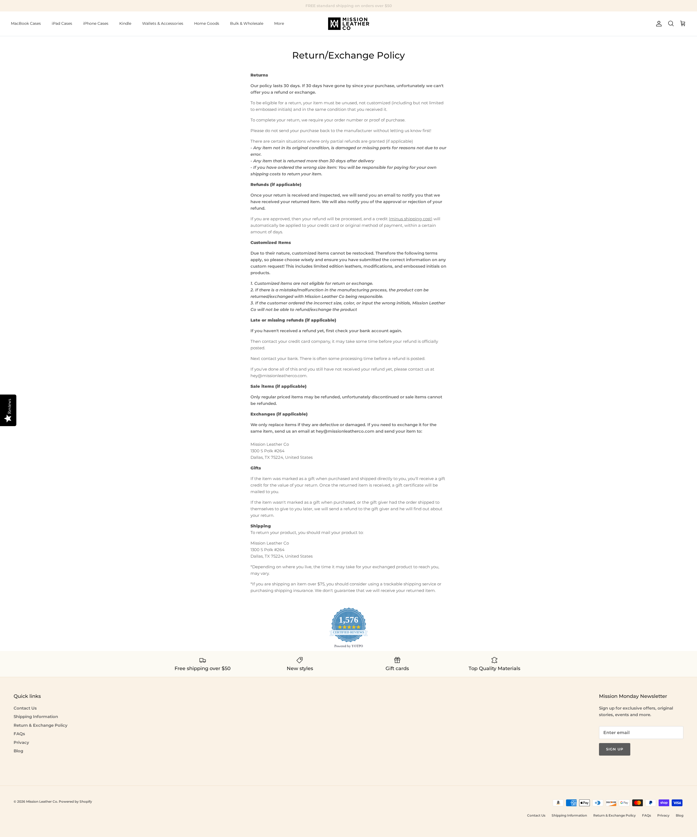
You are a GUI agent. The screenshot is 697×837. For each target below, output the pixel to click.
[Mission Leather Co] (349, 23)
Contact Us (25, 708)
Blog (18, 750)
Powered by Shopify (75, 801)
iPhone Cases (95, 23)
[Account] (657, 23)
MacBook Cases (26, 23)
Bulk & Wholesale (246, 23)
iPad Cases (62, 23)
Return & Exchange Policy (41, 725)
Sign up (614, 749)
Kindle (125, 23)
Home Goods (206, 23)
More (279, 23)
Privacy (21, 742)
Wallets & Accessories (162, 23)
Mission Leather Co (41, 801)
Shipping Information (36, 716)
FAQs (19, 733)
